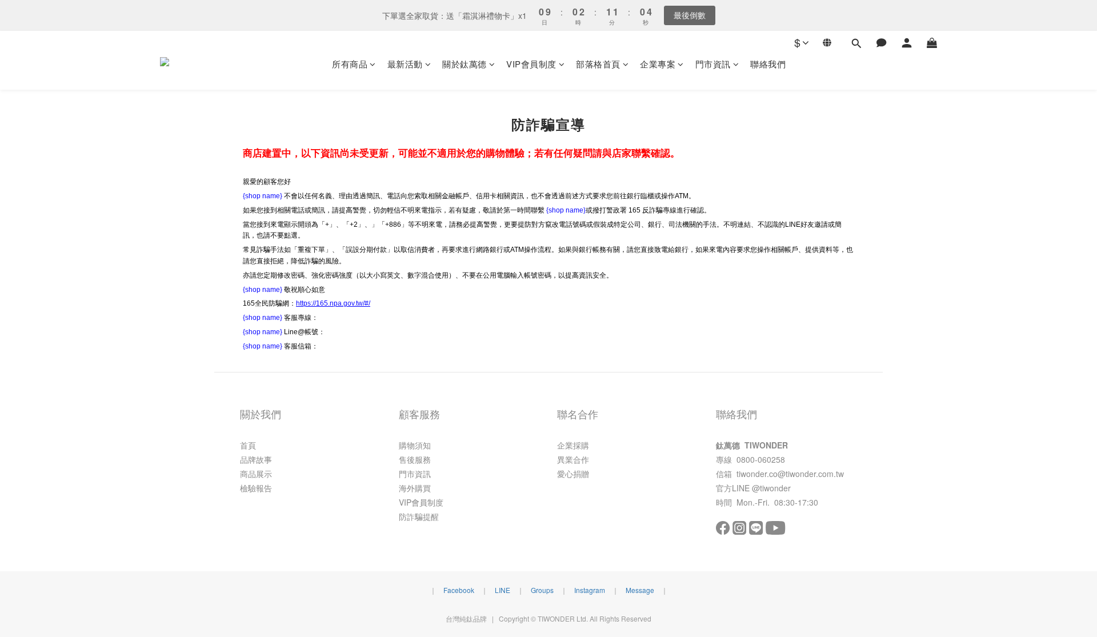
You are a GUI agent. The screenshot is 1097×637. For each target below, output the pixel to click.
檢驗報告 (256, 488)
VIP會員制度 (531, 64)
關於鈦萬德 (464, 64)
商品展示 (256, 473)
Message (640, 590)
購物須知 (415, 445)
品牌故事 (256, 459)
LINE (502, 590)
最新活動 (405, 64)
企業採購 (573, 445)
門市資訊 (713, 64)
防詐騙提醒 (419, 516)
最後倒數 (690, 15)
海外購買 (415, 488)
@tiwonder (771, 488)
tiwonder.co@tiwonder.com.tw (790, 473)
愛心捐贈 (573, 473)
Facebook (458, 590)
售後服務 (415, 459)
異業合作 (573, 459)
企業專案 (657, 64)
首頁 (248, 445)
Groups (542, 590)
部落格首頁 (598, 64)
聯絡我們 (768, 64)
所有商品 (349, 64)
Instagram (589, 590)
